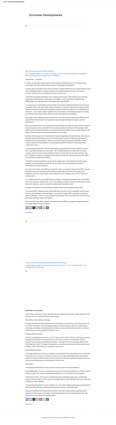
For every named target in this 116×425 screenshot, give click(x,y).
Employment (83, 73)
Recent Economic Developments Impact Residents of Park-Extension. (46, 262)
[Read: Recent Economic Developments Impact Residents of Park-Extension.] (51, 240)
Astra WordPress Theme (67, 417)
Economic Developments (71, 73)
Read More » (29, 212)
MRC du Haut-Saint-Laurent (33, 75)
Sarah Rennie (47, 75)
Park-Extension (39, 267)
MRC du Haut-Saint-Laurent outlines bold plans (39, 71)
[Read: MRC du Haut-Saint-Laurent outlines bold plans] (54, 46)
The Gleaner (56, 75)
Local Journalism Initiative (33, 73)
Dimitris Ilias (76, 265)
